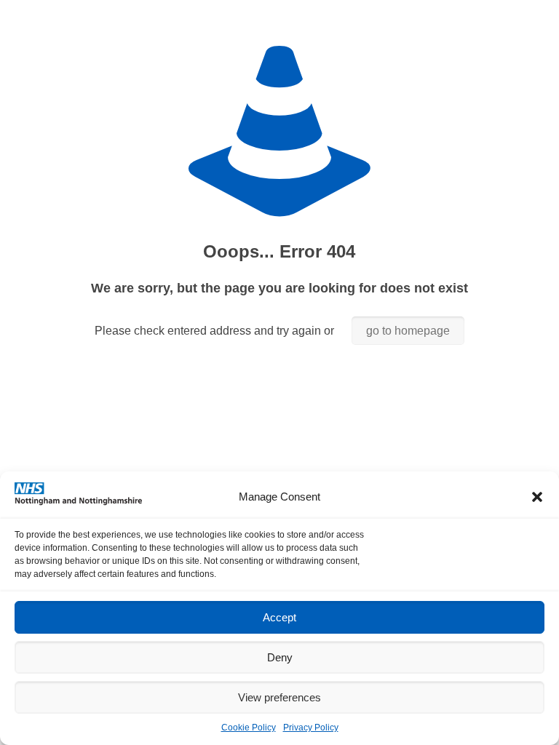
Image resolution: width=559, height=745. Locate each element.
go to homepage (408, 330)
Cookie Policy (248, 727)
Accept (279, 617)
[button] (537, 497)
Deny (280, 657)
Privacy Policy (310, 727)
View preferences (279, 697)
